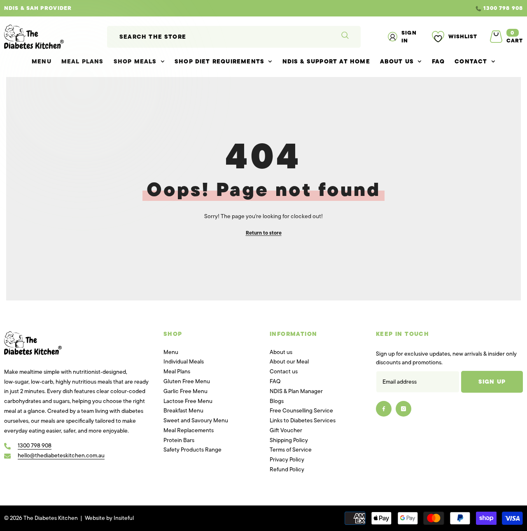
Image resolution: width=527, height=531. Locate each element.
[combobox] (218, 37)
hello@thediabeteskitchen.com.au (61, 455)
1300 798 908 (503, 8)
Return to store (264, 233)
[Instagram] (403, 409)
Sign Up (492, 382)
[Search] (234, 37)
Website (95, 518)
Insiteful (124, 518)
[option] (263, 8)
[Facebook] (384, 409)
